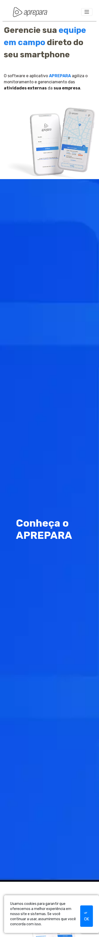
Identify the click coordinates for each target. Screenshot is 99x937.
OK (86, 919)
